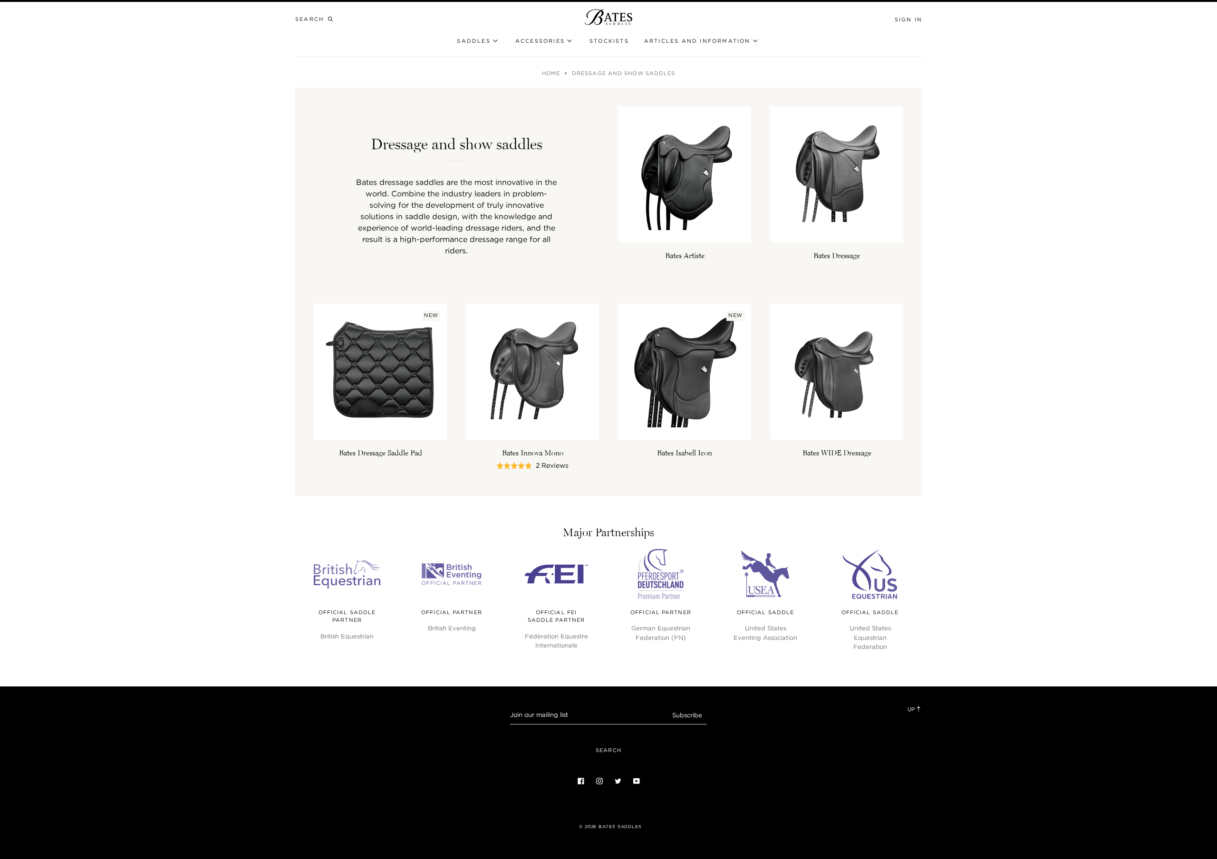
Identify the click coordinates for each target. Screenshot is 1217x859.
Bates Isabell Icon (684, 452)
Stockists (609, 41)
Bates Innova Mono (532, 452)
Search (608, 750)
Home (552, 73)
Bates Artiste (685, 255)
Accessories (540, 41)
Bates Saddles (620, 827)
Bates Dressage (836, 255)
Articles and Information (697, 41)
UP (912, 709)
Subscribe (687, 715)
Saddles (473, 41)
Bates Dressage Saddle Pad (380, 452)
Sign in (908, 19)
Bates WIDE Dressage (836, 452)
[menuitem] (609, 41)
